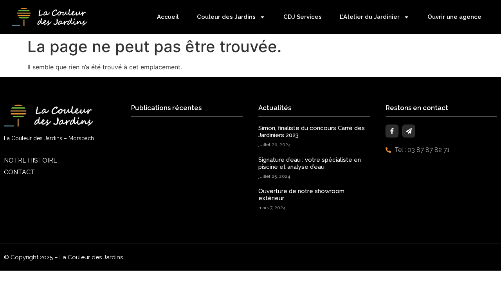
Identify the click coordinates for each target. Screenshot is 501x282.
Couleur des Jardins (226, 16)
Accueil (168, 16)
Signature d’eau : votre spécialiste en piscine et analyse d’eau (309, 163)
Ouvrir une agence (454, 16)
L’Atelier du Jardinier (370, 16)
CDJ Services (302, 16)
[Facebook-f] (392, 131)
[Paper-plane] (408, 131)
